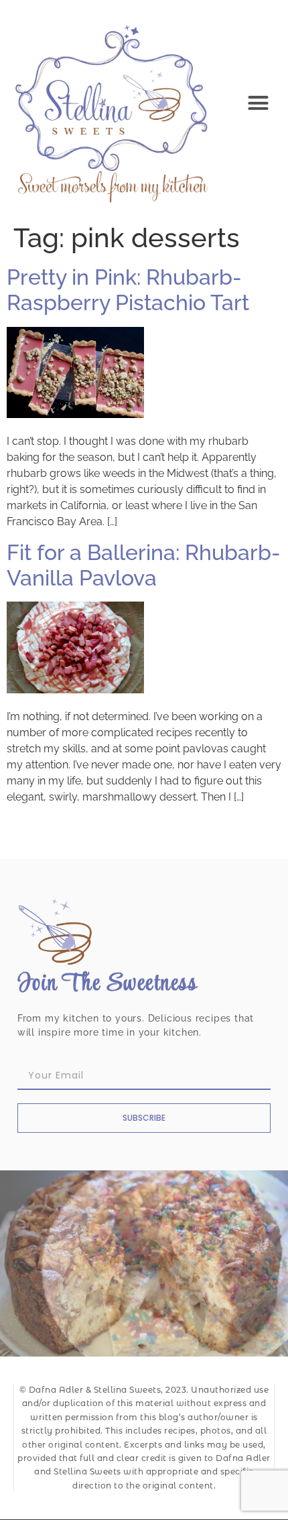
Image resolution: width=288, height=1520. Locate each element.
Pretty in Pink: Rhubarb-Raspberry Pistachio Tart (128, 290)
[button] (258, 103)
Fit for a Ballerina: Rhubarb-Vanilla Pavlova (144, 565)
